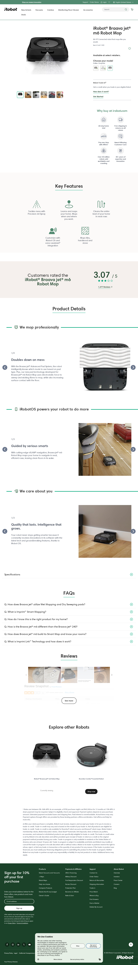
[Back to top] (131, 944)
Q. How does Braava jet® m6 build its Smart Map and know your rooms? (45, 634)
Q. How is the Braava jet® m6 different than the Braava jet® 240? (40, 626)
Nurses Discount (70, 884)
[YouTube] (29, 944)
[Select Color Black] (96, 68)
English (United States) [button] (123, 2)
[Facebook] (7, 944)
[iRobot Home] (10, 9)
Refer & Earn (69, 895)
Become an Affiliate (72, 892)
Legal (15, 953)
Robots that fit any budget (48, 892)
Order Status (94, 2)
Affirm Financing (71, 873)
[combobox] (115, 9)
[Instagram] (13, 944)
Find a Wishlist (94, 903)
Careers (116, 884)
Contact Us (93, 873)
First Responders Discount (74, 880)
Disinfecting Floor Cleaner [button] (68, 10)
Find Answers (94, 899)
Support (85, 2)
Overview (117, 873)
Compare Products (45, 888)
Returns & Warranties (97, 880)
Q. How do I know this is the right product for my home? (35, 619)
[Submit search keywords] (126, 9)
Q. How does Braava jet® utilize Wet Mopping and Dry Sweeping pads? (44, 604)
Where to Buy (94, 895)
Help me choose (44, 884)
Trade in (92, 888)
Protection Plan (70, 888)
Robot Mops (43, 880)
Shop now (91, 791)
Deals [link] (23, 15)
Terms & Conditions (22, 923)
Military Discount (70, 877)
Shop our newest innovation (31, 2)
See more (69, 700)
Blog (115, 888)
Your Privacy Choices (11, 962)
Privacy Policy (12, 923)
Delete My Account (96, 907)
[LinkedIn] (18, 944)
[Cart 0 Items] (132, 9)
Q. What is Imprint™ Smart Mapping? (25, 611)
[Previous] (5, 367)
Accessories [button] (88, 10)
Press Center (118, 880)
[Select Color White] (103, 68)
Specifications (12, 574)
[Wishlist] (130, 48)
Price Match (94, 892)
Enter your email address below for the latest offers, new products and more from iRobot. (19, 894)
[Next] (133, 367)
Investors (117, 877)
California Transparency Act (28, 953)
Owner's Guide (44, 895)
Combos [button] (50, 10)
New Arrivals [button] (26, 10)
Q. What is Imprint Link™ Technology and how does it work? (37, 641)
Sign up (19, 908)
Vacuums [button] (39, 10)
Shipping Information (97, 884)
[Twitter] (24, 944)
